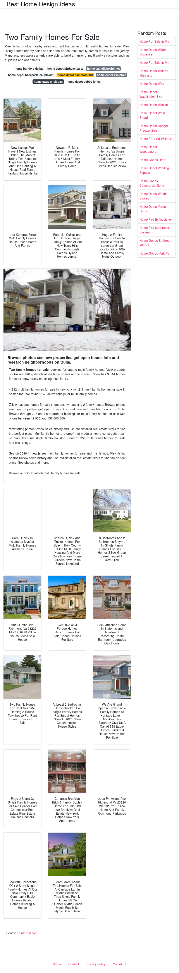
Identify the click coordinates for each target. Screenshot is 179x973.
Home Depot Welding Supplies (154, 170)
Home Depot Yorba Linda (152, 208)
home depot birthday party (65, 68)
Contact (73, 964)
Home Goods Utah (152, 160)
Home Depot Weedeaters (148, 149)
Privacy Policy (95, 964)
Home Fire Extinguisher (155, 219)
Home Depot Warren (153, 104)
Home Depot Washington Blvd (150, 94)
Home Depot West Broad (152, 115)
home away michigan (48, 81)
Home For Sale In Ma (154, 41)
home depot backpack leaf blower (30, 75)
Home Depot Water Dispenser (152, 51)
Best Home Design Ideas (41, 3)
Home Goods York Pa (154, 253)
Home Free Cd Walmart (155, 138)
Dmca (57, 964)
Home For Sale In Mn (154, 62)
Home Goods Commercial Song (151, 183)
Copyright (119, 964)
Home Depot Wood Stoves (152, 195)
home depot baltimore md (75, 75)
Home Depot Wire (151, 83)
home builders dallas (29, 68)
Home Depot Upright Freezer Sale (153, 128)
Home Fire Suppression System (155, 229)
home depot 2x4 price (111, 75)
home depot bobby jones (83, 81)
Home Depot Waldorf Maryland (153, 73)
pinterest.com (28, 933)
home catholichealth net (103, 68)
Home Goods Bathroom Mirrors (155, 242)
